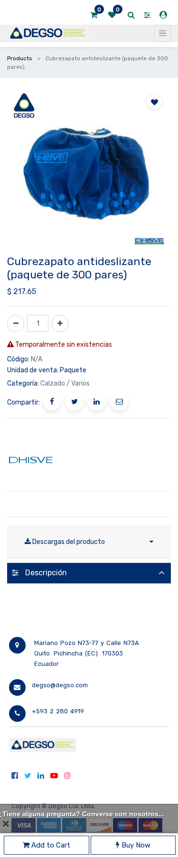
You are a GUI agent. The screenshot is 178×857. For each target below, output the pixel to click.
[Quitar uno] (15, 323)
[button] (154, 102)
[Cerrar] (5, 824)
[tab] (89, 573)
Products (19, 58)
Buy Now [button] (135, 845)
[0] (93, 15)
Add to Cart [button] (49, 845)
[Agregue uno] (59, 323)
